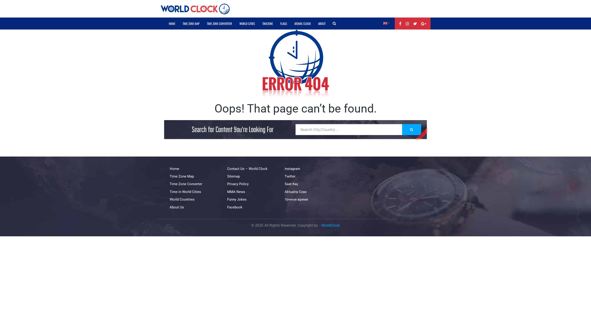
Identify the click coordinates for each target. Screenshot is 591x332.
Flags (283, 23)
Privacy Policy (238, 184)
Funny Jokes (237, 199)
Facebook (234, 207)
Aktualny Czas (296, 192)
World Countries (182, 199)
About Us (177, 207)
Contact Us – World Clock (247, 169)
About (322, 23)
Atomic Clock (302, 23)
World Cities (247, 23)
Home (172, 23)
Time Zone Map (191, 23)
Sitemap (233, 176)
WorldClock (330, 225)
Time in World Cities (185, 192)
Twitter (290, 176)
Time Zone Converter (219, 23)
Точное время (296, 199)
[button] (386, 23)
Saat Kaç (291, 184)
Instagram (292, 169)
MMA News (236, 192)
